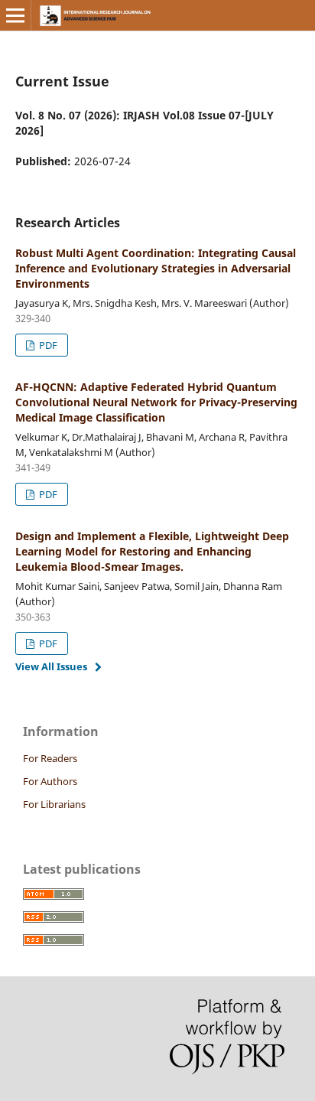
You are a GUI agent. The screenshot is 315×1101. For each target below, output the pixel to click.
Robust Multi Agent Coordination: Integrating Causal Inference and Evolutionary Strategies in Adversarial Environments (155, 268)
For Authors (50, 781)
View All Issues (51, 666)
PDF (47, 345)
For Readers (50, 758)
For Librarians (54, 804)
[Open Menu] (15, 15)
